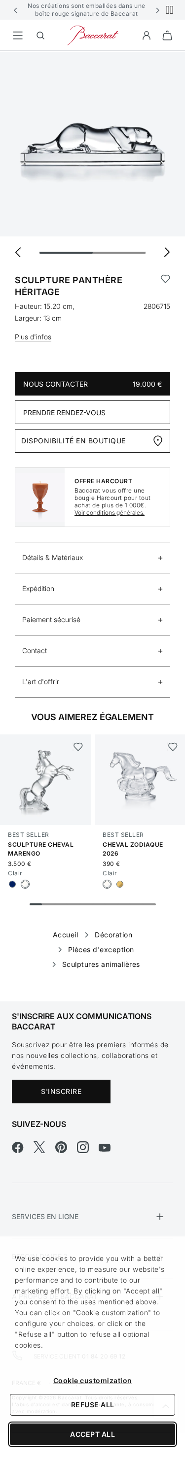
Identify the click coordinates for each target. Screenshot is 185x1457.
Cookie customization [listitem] (92, 1380)
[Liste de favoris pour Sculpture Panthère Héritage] (165, 286)
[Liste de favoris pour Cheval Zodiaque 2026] (172, 746)
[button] (16, 10)
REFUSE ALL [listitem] (92, 1404)
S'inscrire (61, 1091)
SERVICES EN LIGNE (45, 1216)
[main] (92, 510)
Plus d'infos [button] (33, 336)
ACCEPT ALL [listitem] (92, 1434)
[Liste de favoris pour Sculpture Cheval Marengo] (78, 746)
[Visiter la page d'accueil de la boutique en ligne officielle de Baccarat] (92, 35)
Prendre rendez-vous (64, 412)
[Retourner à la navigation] (18, 35)
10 (149, 904)
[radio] (12, 884)
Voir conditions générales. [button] (109, 512)
